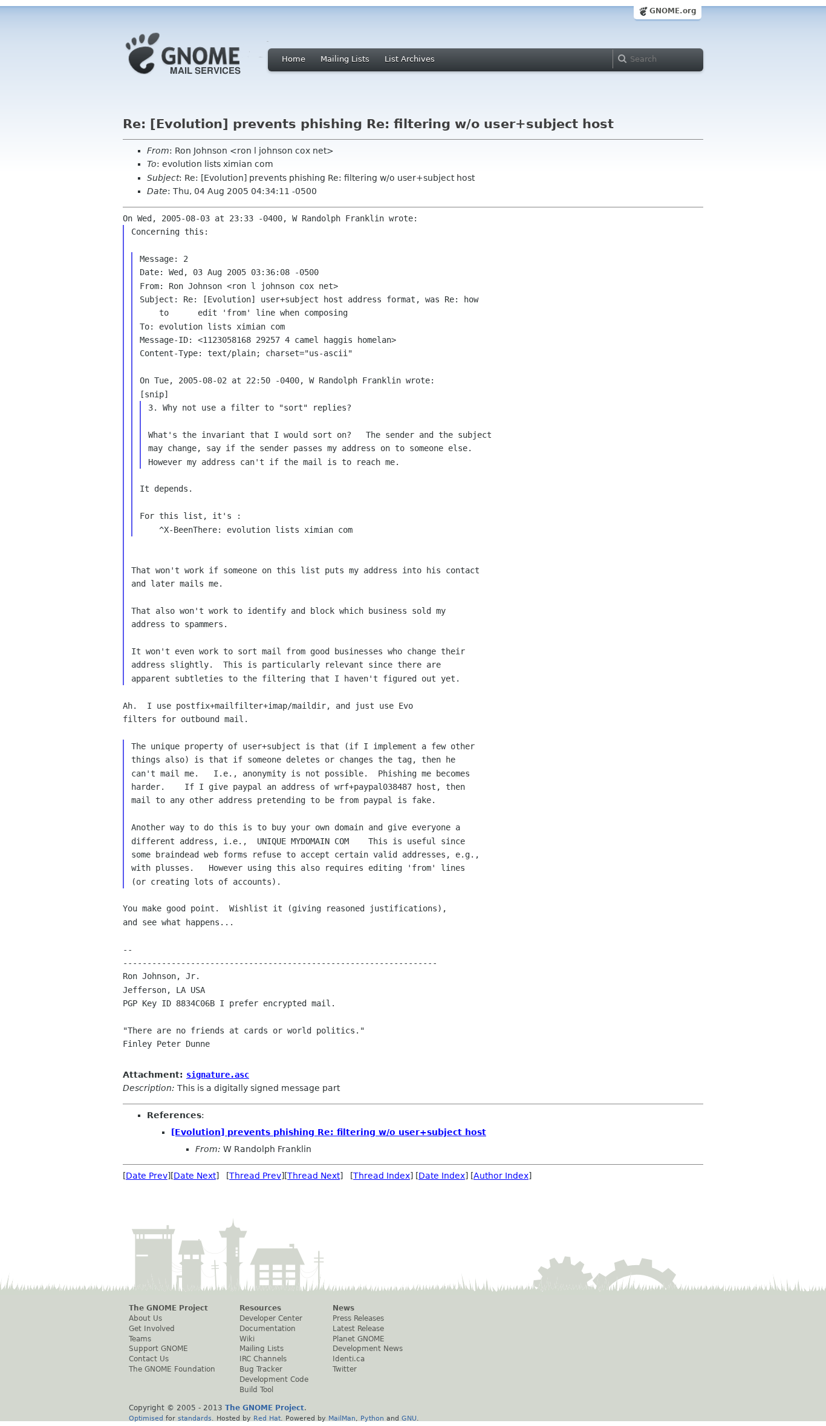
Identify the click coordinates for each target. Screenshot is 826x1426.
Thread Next (313, 1175)
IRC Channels (263, 1359)
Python (372, 1418)
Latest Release (358, 1328)
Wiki (247, 1339)
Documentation (267, 1328)
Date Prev (146, 1175)
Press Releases (358, 1318)
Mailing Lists (344, 58)
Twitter (345, 1369)
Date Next (195, 1175)
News (343, 1308)
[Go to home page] (201, 77)
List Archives (410, 58)
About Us (145, 1318)
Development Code (273, 1379)
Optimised (146, 1418)
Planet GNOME (359, 1339)
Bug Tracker (260, 1369)
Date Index (441, 1175)
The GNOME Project (168, 1308)
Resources (260, 1308)
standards (195, 1418)
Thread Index (381, 1175)
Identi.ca (349, 1359)
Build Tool (256, 1389)
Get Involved (152, 1328)
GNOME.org (673, 11)
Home (293, 58)
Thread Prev (255, 1175)
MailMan (342, 1418)
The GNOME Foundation (172, 1369)
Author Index (500, 1175)
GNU (409, 1418)
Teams (140, 1339)
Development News (368, 1348)
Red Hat (267, 1418)
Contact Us (149, 1359)
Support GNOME (158, 1348)
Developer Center (270, 1318)
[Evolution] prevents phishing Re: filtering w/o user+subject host (328, 1132)
